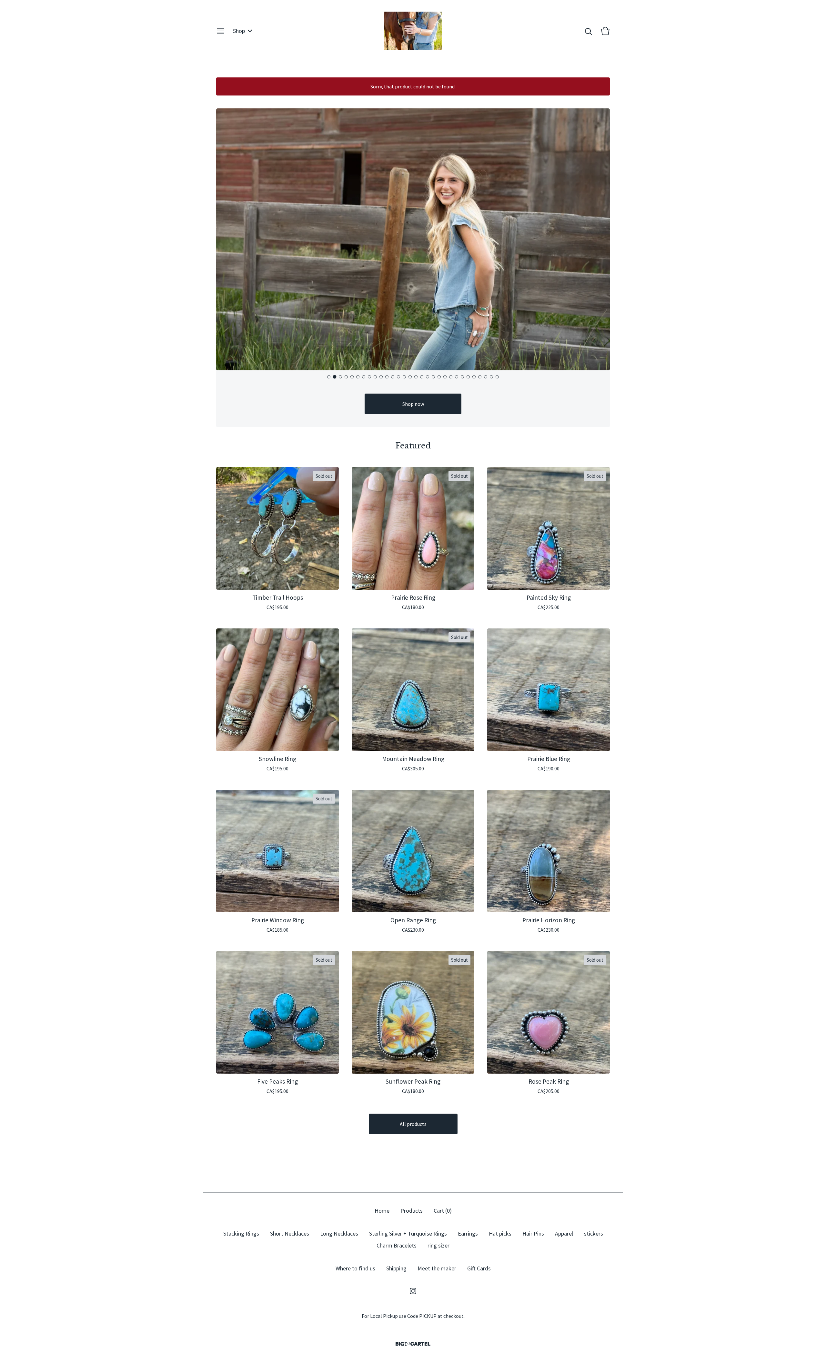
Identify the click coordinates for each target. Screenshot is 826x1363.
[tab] (328, 376)
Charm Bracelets (397, 1245)
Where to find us (355, 1268)
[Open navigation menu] (221, 31)
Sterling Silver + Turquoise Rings (408, 1233)
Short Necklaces (289, 1233)
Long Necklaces (339, 1233)
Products (411, 1210)
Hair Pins (533, 1233)
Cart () (443, 1210)
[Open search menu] (588, 31)
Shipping (396, 1268)
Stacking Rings (241, 1233)
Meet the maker (437, 1268)
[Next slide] (599, 239)
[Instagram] (413, 1291)
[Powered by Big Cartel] (413, 1343)
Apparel (564, 1233)
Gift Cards (479, 1268)
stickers (593, 1233)
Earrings (468, 1233)
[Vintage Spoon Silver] (413, 31)
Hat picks (500, 1233)
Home (382, 1210)
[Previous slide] (226, 239)
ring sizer (438, 1245)
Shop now (413, 404)
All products (413, 1124)
